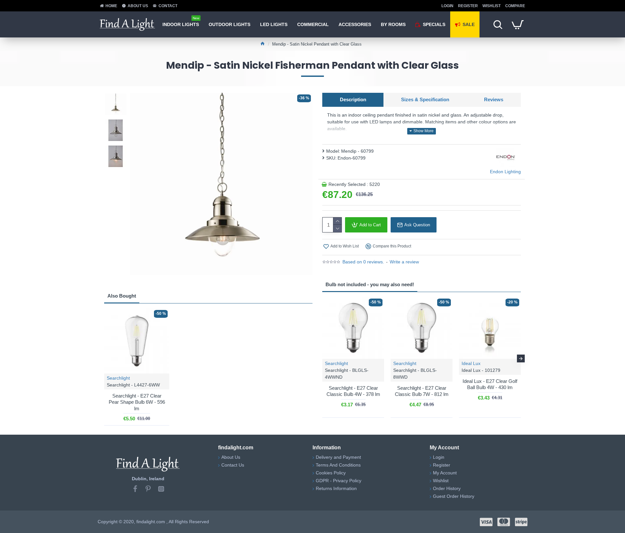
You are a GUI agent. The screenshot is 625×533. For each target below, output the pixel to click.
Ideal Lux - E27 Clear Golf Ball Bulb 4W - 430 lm (490, 384)
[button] (322, 358)
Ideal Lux (471, 363)
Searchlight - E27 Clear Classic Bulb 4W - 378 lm (353, 391)
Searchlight (118, 378)
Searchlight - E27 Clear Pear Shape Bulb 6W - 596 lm (137, 402)
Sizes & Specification (425, 99)
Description (353, 99)
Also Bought (121, 296)
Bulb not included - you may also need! (370, 284)
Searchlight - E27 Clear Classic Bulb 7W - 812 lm (422, 391)
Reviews (493, 99)
